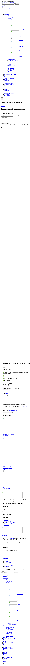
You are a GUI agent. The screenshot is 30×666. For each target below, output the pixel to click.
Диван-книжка (11, 65)
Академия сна (11, 59)
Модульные (11, 70)
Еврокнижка (11, 68)
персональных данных (6, 121)
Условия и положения (9, 522)
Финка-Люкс (11, 69)
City (20, 50)
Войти (4, 661)
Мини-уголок (11, 71)
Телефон (18, 115)
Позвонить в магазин (7, 412)
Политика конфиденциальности (12, 523)
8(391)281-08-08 (13, 410)
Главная (5, 360)
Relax (20, 56)
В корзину (5, 389)
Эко (20, 36)
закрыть (2, 664)
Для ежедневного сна (13, 63)
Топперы (10, 57)
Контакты (6, 525)
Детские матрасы (12, 15)
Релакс (9, 18)
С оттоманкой (11, 66)
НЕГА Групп (11, 17)
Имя (2, 115)
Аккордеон (10, 64)
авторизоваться (24, 406)
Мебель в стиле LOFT (12, 360)
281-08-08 (3, 106)
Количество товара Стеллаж (11, 388)
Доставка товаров (8, 521)
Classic (21, 40)
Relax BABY (22, 24)
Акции (6, 520)
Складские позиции (13, 60)
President (21, 46)
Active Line (22, 29)
